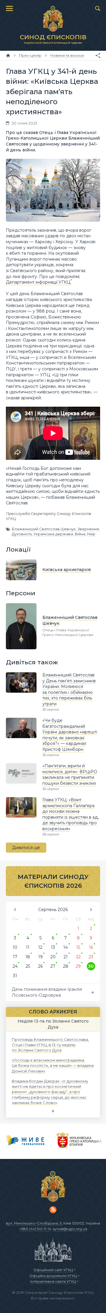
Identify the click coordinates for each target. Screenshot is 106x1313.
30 (91, 966)
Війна (80, 534)
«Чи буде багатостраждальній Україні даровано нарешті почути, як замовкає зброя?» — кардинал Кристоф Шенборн (69, 735)
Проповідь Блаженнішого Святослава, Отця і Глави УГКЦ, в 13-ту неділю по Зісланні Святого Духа (50, 1044)
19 (40, 956)
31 (15, 975)
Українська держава (53, 534)
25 (28, 966)
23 (91, 956)
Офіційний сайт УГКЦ (53, 1270)
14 (65, 947)
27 (52, 966)
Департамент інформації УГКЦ (38, 282)
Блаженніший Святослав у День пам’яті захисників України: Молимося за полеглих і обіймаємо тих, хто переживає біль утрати (69, 689)
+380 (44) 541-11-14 (35, 1229)
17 (15, 956)
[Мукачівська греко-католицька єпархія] (79, 1141)
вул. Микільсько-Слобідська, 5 (34, 1223)
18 (27, 956)
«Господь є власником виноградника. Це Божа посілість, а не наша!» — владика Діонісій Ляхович (53, 1065)
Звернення (88, 529)
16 (91, 947)
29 (78, 966)
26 (40, 966)
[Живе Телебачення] (25, 1141)
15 (78, 947)
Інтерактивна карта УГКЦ (53, 1281)
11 (27, 947)
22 (78, 956)
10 (15, 947)
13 (53, 947)
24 (15, 966)
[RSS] (53, 1209)
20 (53, 956)
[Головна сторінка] (8, 55)
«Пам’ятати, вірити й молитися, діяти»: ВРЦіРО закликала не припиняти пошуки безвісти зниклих (69, 774)
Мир (91, 534)
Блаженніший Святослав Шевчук (44, 529)
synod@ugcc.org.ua (70, 1229)
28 (65, 966)
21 (66, 956)
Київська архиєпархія (66, 569)
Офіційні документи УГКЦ (53, 1275)
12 (40, 947)
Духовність (22, 534)
